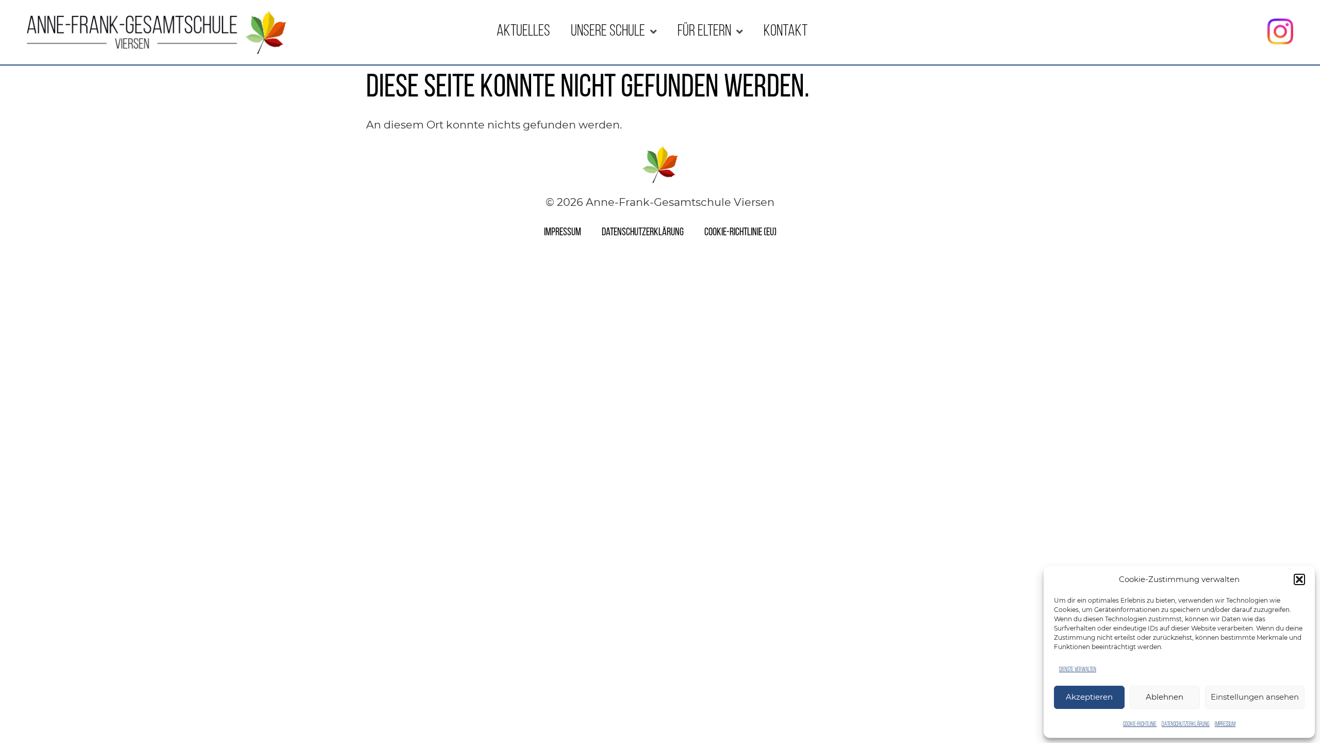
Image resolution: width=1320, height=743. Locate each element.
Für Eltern (704, 32)
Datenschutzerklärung (1186, 724)
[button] (1299, 579)
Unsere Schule (608, 32)
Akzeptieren (1089, 697)
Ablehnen (1164, 697)
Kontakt (785, 32)
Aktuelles (523, 32)
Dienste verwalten (1077, 670)
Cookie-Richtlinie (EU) (740, 232)
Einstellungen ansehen (1255, 697)
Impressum (1225, 724)
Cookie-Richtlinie (1140, 724)
